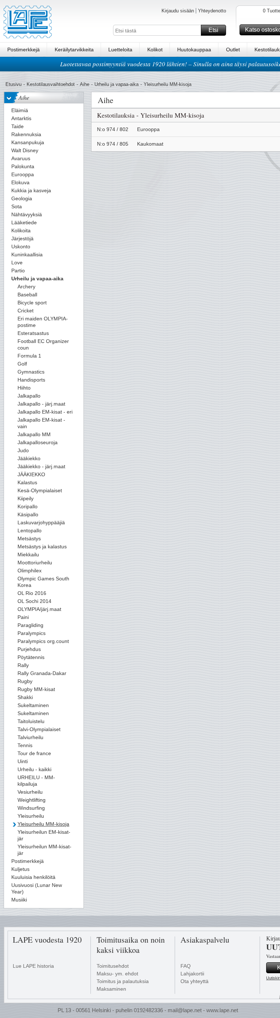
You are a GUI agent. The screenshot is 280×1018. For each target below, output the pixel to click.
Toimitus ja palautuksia (123, 981)
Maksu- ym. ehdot (117, 973)
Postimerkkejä (23, 49)
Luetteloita (120, 49)
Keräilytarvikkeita (74, 49)
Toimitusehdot (113, 966)
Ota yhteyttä (194, 981)
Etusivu (13, 84)
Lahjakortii (192, 973)
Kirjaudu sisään (178, 10)
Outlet (233, 49)
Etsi (213, 30)
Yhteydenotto (212, 10)
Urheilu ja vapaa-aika (116, 84)
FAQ (185, 966)
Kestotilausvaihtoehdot (51, 84)
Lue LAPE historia (33, 966)
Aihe (84, 84)
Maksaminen (111, 989)
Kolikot (155, 49)
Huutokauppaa (194, 49)
